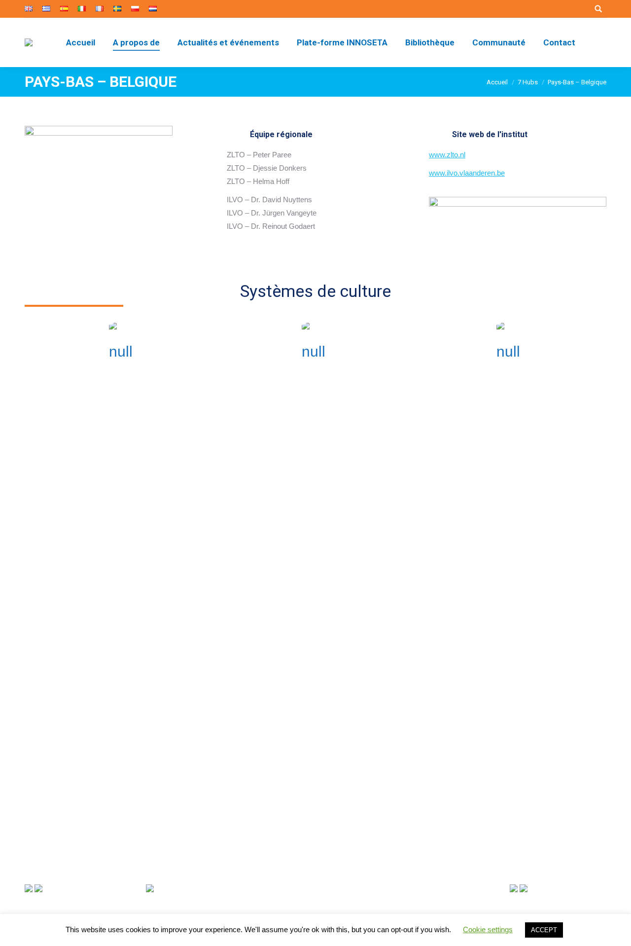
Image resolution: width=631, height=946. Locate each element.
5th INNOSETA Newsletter (522, 794)
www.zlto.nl (447, 154)
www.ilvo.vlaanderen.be (467, 173)
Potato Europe (510, 509)
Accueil (497, 82)
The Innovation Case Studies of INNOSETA (530, 837)
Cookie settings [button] (488, 929)
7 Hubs (528, 82)
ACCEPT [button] (544, 930)
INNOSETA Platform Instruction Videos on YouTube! (542, 751)
